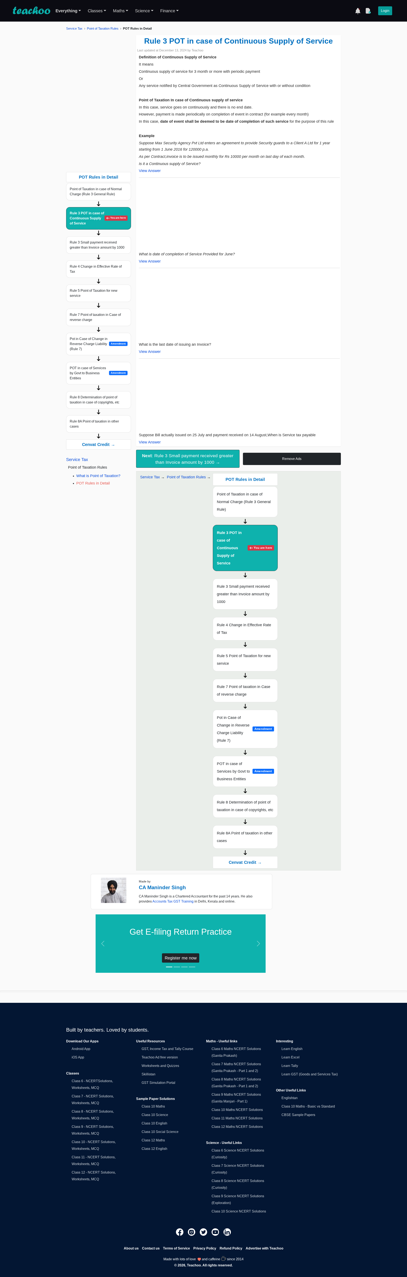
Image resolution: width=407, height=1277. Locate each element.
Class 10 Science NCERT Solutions (239, 1211)
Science (142, 10)
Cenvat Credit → (98, 444)
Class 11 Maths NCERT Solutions (237, 1118)
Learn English (292, 1049)
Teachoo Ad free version (160, 1057)
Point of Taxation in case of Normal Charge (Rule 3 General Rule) (96, 191)
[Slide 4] (192, 967)
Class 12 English (154, 1148)
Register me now (181, 958)
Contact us (151, 1248)
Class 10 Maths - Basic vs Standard (308, 1106)
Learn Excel (291, 1057)
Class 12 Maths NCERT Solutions (237, 1126)
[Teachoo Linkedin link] (227, 1231)
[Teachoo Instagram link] (192, 1231)
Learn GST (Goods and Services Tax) (310, 1074)
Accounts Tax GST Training (173, 901)
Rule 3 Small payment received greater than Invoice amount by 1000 (97, 245)
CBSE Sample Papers (298, 1115)
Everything (66, 10)
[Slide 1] (169, 967)
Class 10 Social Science (160, 1132)
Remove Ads (291, 459)
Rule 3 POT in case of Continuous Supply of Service (98, 218)
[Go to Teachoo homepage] (31, 11)
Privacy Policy (204, 1248)
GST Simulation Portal (158, 1082)
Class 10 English (154, 1123)
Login (385, 10)
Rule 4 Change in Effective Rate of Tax (96, 269)
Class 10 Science (155, 1115)
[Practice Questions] (368, 11)
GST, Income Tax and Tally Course (167, 1049)
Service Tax (74, 28)
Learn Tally (290, 1066)
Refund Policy (231, 1248)
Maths (119, 10)
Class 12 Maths (153, 1140)
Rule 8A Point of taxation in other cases (94, 424)
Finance (167, 10)
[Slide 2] (177, 967)
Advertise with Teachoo (264, 1248)
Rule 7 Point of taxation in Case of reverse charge (95, 317)
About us (131, 1248)
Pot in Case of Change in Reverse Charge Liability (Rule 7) (98, 344)
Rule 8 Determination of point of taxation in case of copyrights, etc (94, 399)
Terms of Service (176, 1248)
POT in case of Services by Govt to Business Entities (98, 373)
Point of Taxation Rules (102, 28)
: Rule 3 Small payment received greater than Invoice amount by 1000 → (187, 459)
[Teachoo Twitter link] (204, 1231)
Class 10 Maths (153, 1106)
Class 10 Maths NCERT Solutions (237, 1110)
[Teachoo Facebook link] (180, 1231)
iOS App (78, 1057)
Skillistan (148, 1074)
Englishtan (290, 1098)
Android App (81, 1049)
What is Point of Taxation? (98, 476)
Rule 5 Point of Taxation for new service (93, 293)
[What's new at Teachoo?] (358, 11)
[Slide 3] (184, 967)
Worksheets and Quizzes (160, 1066)
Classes (95, 10)
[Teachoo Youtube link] (216, 1231)
